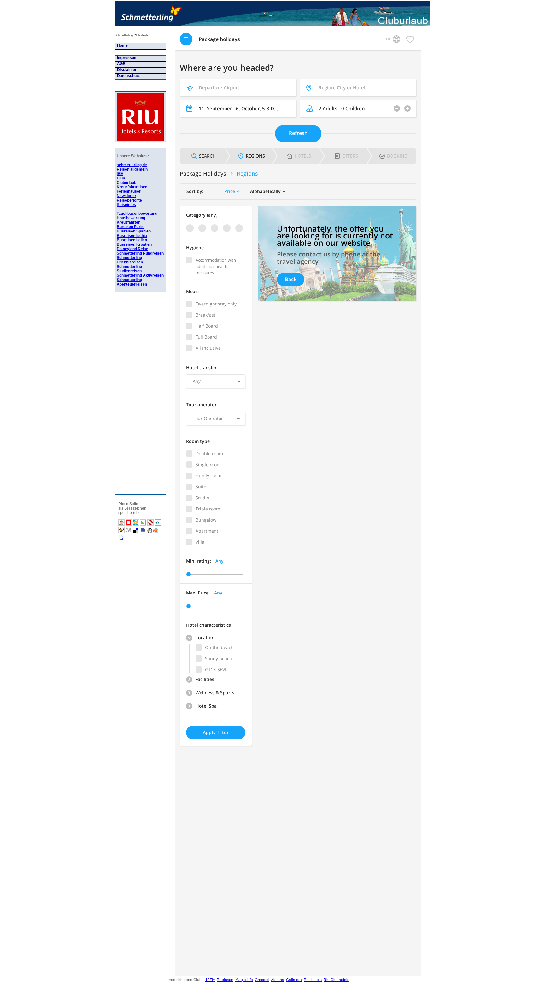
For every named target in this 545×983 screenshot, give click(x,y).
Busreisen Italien (132, 240)
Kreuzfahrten (128, 222)
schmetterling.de (132, 165)
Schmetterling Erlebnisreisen (130, 260)
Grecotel (262, 980)
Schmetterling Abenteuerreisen (132, 282)
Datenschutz (127, 76)
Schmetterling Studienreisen (129, 268)
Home (121, 45)
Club (121, 178)
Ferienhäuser (129, 191)
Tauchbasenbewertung (137, 213)
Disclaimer (126, 70)
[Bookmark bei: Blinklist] (155, 532)
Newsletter (126, 196)
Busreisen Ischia (132, 235)
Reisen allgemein (132, 169)
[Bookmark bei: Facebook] (143, 532)
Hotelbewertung (131, 218)
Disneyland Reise (132, 249)
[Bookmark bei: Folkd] (158, 524)
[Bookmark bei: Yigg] (122, 532)
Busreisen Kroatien (134, 244)
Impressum (126, 58)
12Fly (210, 980)
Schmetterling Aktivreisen (140, 275)
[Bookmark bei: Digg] (129, 532)
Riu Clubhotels (336, 980)
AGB (120, 64)
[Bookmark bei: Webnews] (129, 524)
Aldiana (277, 980)
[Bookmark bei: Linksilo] (150, 524)
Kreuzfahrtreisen (132, 187)
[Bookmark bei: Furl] (150, 532)
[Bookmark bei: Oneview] (136, 524)
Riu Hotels (313, 980)
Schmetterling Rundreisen (140, 253)
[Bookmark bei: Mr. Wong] (122, 524)
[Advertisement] (137, 394)
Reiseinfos (126, 204)
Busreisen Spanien (134, 231)
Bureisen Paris (130, 227)
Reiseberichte (129, 200)
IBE (120, 174)
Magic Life (244, 980)
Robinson (225, 980)
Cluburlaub (126, 182)
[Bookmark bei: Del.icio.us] (136, 532)
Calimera (294, 980)
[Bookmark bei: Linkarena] (143, 524)
